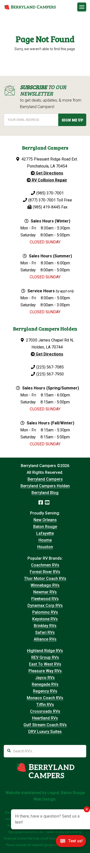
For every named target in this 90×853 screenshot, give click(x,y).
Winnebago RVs (45, 585)
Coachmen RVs (45, 565)
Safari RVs (45, 632)
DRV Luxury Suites (45, 731)
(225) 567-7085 (50, 367)
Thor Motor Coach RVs (45, 578)
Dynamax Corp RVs (45, 605)
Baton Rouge (45, 526)
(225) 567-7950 (50, 374)
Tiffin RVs (45, 704)
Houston (45, 546)
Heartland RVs (45, 718)
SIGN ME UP (72, 119)
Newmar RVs (45, 592)
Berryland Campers (45, 479)
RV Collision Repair (49, 180)
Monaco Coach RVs (45, 697)
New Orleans (45, 519)
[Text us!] (71, 842)
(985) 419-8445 (46, 207)
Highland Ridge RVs (45, 650)
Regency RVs (45, 691)
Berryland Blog (45, 492)
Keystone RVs (45, 619)
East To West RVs (45, 664)
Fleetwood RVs (45, 598)
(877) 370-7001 (42, 200)
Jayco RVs (45, 677)
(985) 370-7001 (50, 193)
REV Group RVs (45, 657)
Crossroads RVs (45, 711)
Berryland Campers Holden (45, 486)
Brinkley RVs (45, 625)
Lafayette (45, 533)
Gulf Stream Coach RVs (45, 724)
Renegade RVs (45, 684)
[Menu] (81, 6)
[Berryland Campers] (30, 6)
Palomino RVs (45, 612)
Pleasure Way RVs (45, 671)
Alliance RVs (45, 639)
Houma (45, 540)
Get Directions (49, 173)
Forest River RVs (45, 571)
